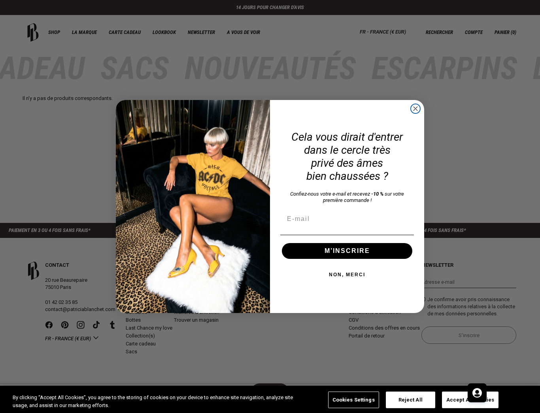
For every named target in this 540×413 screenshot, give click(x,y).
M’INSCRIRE (347, 250)
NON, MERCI (347, 274)
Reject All (410, 400)
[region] (270, 399)
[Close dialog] (415, 108)
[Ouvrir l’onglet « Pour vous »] (477, 392)
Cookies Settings (353, 400)
